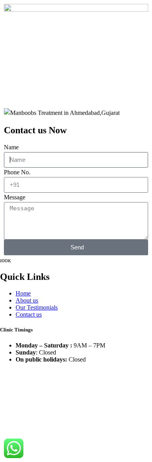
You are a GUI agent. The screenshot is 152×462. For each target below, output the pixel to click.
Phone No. (17, 172)
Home (23, 293)
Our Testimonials (37, 307)
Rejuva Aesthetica (46, 373)
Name (11, 147)
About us (27, 300)
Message (14, 197)
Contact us (29, 314)
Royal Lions (76, 379)
